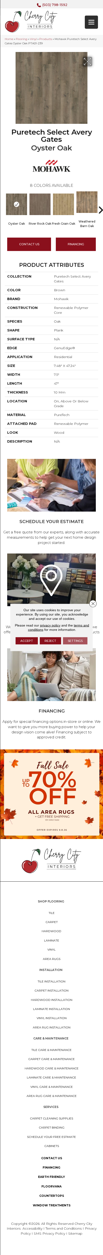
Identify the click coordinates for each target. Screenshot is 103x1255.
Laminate (51, 940)
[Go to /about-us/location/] (51, 597)
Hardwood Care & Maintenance (52, 1068)
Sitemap (75, 1233)
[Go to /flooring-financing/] (51, 694)
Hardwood (51, 931)
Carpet (52, 922)
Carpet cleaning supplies (51, 1118)
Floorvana (51, 1186)
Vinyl (33, 39)
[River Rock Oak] (40, 204)
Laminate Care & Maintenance (51, 1077)
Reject (50, 641)
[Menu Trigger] (91, 22)
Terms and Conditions (64, 1228)
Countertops (51, 1196)
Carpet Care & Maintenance (51, 1059)
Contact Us (29, 244)
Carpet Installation (51, 990)
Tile (52, 913)
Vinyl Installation (52, 1018)
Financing (51, 1167)
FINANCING (76, 244)
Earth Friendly (51, 1177)
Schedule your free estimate (51, 1137)
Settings (75, 641)
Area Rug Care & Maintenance (52, 1096)
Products (45, 39)
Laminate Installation (51, 1009)
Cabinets (51, 1146)
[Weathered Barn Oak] (87, 202)
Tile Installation (51, 981)
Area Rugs (51, 959)
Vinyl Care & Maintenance (51, 1087)
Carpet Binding (51, 1127)
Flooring (21, 39)
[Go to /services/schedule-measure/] (51, 503)
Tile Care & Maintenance (51, 1050)
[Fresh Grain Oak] (63, 204)
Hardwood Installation (51, 1000)
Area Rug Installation (51, 1027)
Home (9, 39)
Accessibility (32, 1228)
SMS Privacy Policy (50, 1233)
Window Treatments (51, 1205)
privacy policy (50, 625)
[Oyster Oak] (16, 204)
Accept (26, 641)
